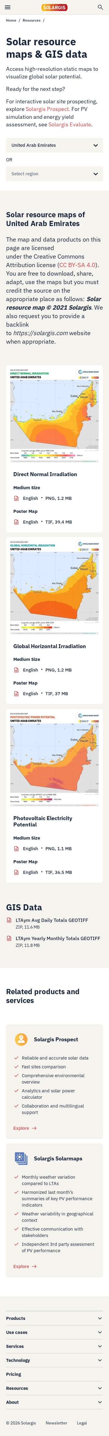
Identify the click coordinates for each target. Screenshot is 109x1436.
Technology (18, 1360)
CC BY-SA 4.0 (77, 265)
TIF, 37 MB (45, 693)
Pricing (13, 1374)
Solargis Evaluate (69, 124)
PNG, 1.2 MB (47, 498)
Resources (32, 20)
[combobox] (11, 145)
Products (15, 1318)
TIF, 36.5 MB (47, 872)
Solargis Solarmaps (58, 1158)
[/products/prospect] (21, 1039)
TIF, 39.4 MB (47, 522)
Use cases (17, 1332)
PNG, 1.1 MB (47, 848)
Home (11, 20)
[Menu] (7, 7)
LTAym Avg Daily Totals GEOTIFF (52, 920)
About (12, 1402)
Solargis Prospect (47, 108)
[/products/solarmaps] (21, 1158)
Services (15, 1346)
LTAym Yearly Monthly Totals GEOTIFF (58, 938)
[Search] (100, 7)
